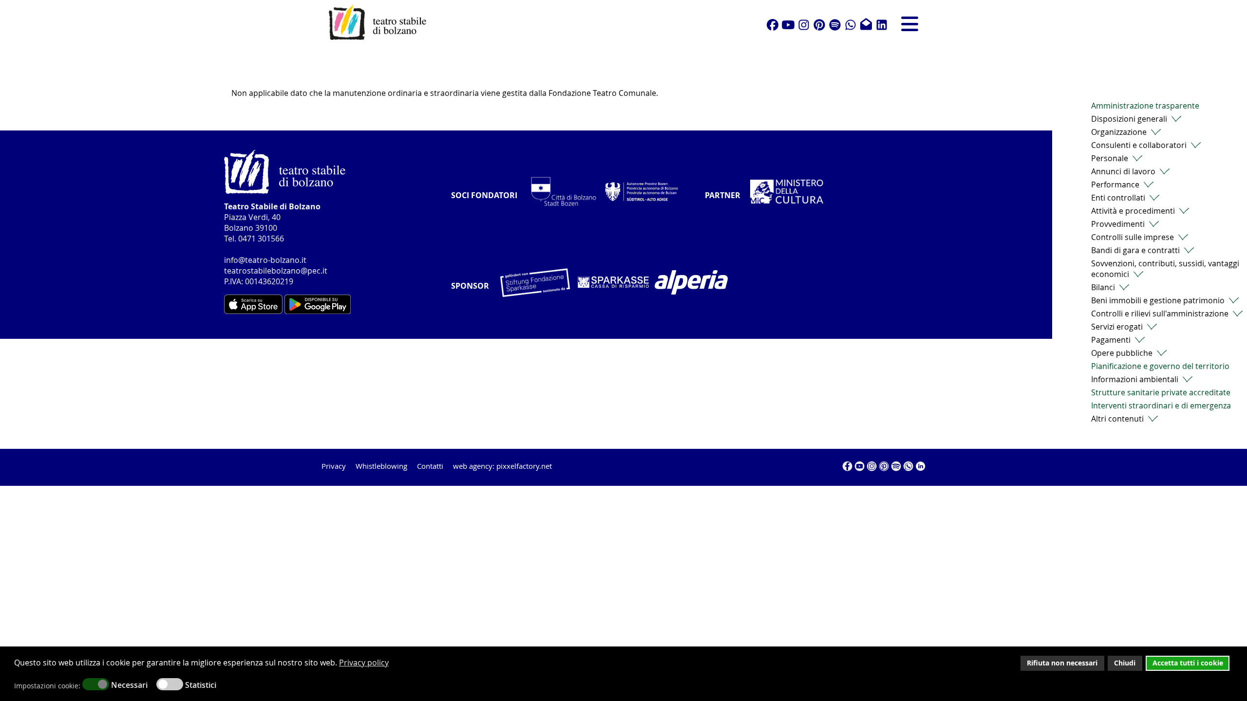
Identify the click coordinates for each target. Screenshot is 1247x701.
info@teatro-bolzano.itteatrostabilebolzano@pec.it (275, 265)
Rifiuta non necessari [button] (1062, 663)
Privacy (333, 466)
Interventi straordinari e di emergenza (1161, 405)
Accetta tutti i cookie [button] (1188, 663)
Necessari (129, 685)
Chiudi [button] (1124, 663)
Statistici (200, 685)
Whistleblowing (381, 466)
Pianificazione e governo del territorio (1160, 366)
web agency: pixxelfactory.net (502, 466)
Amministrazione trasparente (1145, 105)
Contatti (430, 466)
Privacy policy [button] (364, 662)
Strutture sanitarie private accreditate (1160, 392)
